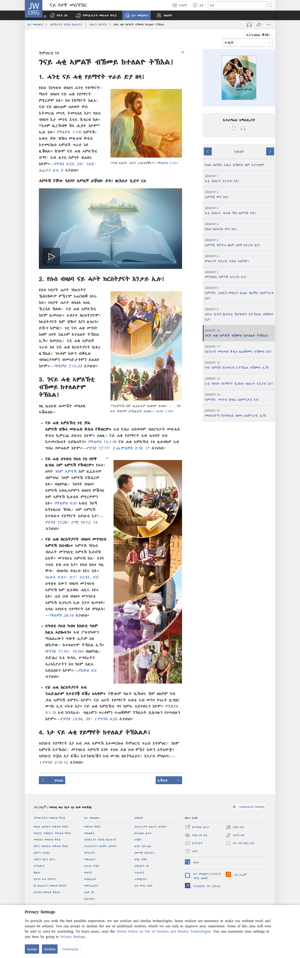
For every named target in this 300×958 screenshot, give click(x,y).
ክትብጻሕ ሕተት (143, 833)
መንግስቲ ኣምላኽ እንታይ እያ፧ (226, 275)
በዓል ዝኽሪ (140, 859)
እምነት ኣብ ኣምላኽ (44, 879)
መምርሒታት (91, 885)
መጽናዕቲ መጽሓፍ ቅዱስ (47, 839)
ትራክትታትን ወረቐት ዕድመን (100, 846)
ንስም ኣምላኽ (66, 471)
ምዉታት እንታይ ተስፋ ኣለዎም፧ (227, 259)
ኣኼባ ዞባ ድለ (196, 836)
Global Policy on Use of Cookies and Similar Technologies (163, 931)
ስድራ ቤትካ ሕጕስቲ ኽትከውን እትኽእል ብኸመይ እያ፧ (239, 314)
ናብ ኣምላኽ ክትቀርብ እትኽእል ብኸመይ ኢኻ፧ (237, 365)
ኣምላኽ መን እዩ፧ (217, 195)
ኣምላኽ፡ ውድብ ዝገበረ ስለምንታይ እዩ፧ (232, 397)
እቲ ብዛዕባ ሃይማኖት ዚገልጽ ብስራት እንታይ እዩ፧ (239, 381)
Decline (50, 949)
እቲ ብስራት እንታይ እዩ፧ (222, 178)
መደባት (88, 872)
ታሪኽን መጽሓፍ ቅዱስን (47, 892)
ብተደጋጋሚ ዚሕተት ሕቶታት (150, 826)
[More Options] (269, 24)
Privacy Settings (72, 936)
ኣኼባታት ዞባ (141, 866)
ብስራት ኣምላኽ (97, 24)
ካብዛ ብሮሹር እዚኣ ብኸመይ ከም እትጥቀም (234, 165)
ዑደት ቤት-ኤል (142, 846)
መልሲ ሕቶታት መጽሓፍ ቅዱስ (51, 826)
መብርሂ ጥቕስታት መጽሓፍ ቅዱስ (52, 833)
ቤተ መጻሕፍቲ (35, 24)
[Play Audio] (249, 24)
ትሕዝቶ (239, 151)
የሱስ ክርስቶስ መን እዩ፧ (221, 227)
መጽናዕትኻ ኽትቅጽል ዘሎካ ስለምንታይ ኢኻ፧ (236, 413)
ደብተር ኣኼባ (91, 866)
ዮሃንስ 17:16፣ (58, 651)
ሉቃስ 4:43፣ (57, 577)
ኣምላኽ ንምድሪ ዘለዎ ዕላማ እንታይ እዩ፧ (233, 243)
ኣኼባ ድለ (235, 828)
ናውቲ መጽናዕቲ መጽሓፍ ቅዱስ (51, 846)
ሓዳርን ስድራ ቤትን (44, 859)
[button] (96, 15)
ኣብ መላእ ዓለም (143, 885)
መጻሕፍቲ (89, 833)
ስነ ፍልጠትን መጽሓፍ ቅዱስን (50, 885)
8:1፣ (73, 577)
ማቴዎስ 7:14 (69, 132)
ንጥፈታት (139, 872)
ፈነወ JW (89, 892)
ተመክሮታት (140, 879)
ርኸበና (137, 839)
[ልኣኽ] (259, 24)
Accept (32, 949)
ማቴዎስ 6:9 (65, 503)
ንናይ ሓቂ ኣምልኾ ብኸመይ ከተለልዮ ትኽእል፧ (237, 333)
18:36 (76, 651)
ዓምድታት (89, 852)
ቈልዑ (37, 872)
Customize (70, 949)
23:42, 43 (87, 577)
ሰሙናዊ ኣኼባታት (144, 852)
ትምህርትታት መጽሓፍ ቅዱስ (49, 817)
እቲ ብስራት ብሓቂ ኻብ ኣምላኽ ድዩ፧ (231, 211)
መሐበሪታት (90, 879)
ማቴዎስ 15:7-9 (102, 442)
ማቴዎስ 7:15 (167, 163)
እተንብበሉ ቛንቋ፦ (258, 35)
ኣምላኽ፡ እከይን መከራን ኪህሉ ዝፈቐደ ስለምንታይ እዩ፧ (239, 293)
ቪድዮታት (89, 898)
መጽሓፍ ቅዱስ (92, 826)
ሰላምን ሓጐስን (42, 852)
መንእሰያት (39, 866)
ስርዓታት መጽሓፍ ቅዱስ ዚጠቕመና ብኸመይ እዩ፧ (238, 349)
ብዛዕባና (138, 817)
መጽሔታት (90, 859)
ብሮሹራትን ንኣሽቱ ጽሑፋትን (66, 24)
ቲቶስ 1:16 (164, 411)
